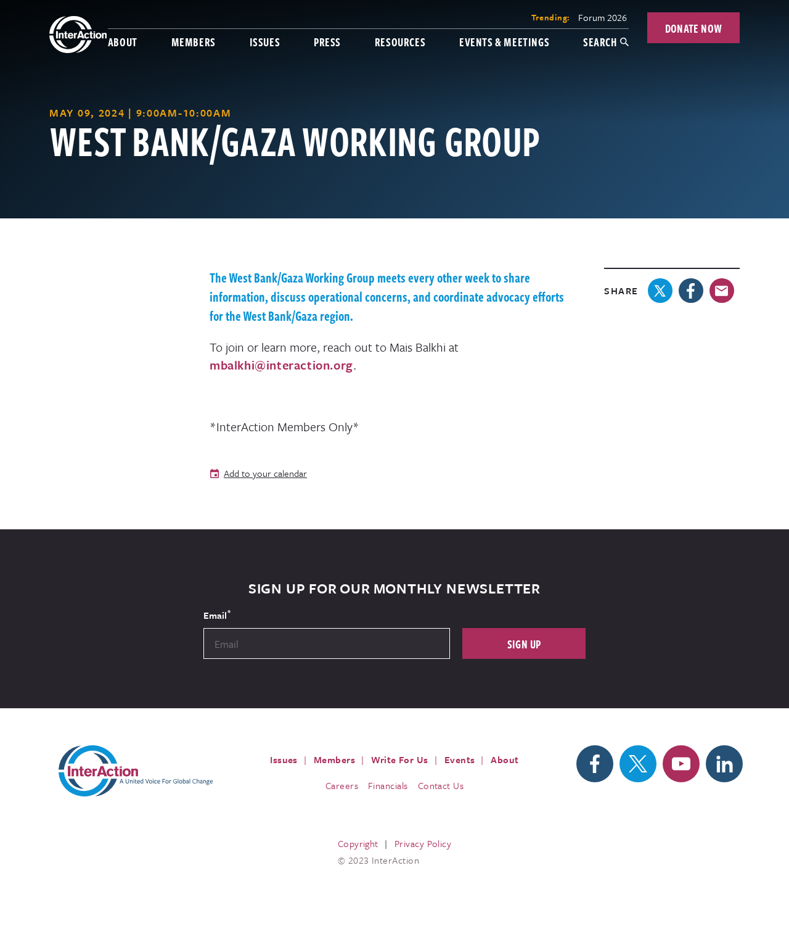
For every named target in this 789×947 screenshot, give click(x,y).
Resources (400, 41)
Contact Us (441, 785)
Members (193, 41)
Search (600, 41)
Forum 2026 (602, 17)
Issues (265, 41)
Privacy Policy (422, 843)
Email (217, 614)
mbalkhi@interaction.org (281, 365)
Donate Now (693, 28)
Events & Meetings (504, 41)
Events (459, 759)
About (122, 41)
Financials (388, 785)
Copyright (358, 843)
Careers (341, 785)
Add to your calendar (265, 473)
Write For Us (399, 759)
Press (327, 41)
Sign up (524, 643)
